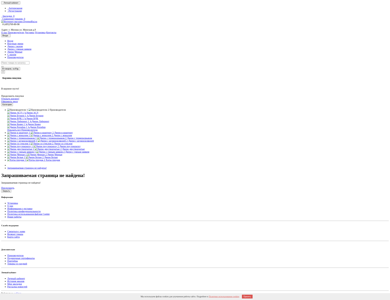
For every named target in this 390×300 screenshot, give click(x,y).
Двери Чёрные (14, 52)
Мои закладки (14, 284)
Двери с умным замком (19, 49)
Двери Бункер (35, 115)
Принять (247, 296)
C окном (11, 54)
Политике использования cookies (224, 296)
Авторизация (14, 8)
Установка (12, 203)
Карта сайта (13, 237)
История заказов (15, 281)
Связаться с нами (16, 231)
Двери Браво (33, 124)
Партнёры (12, 261)
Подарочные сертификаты (21, 258)
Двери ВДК (31, 118)
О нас (10, 206)
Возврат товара (15, 234)
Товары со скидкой (17, 263)
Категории (7, 104)
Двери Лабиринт (39, 121)
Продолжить (7, 188)
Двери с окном (15, 46)
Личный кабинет (16, 278)
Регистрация (14, 11)
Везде (10, 41)
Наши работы (14, 217)
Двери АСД (31, 112)
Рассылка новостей (17, 286)
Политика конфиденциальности (24, 211)
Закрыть (6, 191)
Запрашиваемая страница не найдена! (27, 168)
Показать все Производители (22, 130)
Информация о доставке (19, 208)
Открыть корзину (10, 98)
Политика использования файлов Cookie (28, 214)
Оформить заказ (9, 101)
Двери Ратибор (37, 127)
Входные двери (15, 43)
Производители (15, 57)
